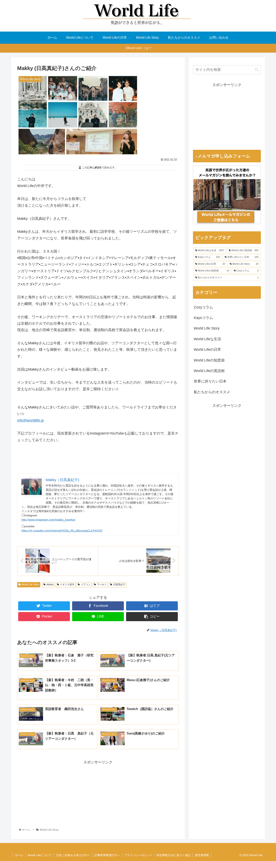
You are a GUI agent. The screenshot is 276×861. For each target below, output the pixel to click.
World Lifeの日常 (207, 350)
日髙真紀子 (119, 584)
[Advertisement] (98, 793)
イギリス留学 (67, 584)
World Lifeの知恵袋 (209, 360)
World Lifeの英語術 (209, 371)
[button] (256, 69)
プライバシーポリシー (138, 855)
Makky (50, 584)
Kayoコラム (203, 318)
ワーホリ (102, 584)
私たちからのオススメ (212, 392)
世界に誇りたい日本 (210, 381)
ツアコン (86, 584)
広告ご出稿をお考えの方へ (73, 855)
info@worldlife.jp (30, 420)
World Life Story (30, 584)
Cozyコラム (203, 307)
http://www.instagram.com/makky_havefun (48, 519)
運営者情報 (202, 855)
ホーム (19, 855)
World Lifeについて (40, 855)
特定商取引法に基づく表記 (174, 855)
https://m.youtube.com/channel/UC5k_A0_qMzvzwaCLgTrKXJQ (61, 530)
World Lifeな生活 (207, 339)
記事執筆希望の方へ (107, 855)
